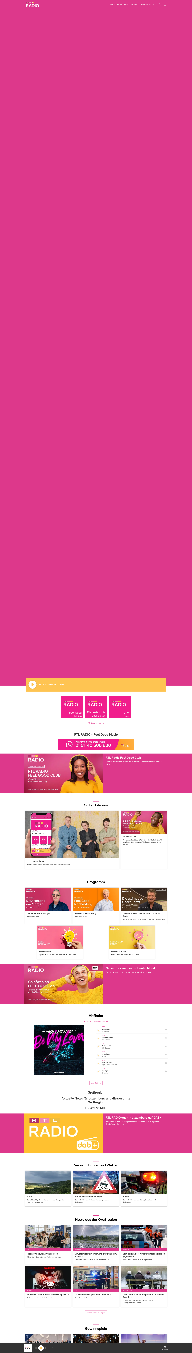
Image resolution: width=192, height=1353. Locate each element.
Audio (126, 4)
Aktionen (134, 4)
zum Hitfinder (96, 1083)
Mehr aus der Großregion (96, 1313)
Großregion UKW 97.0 (148, 4)
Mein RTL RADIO (116, 4)
